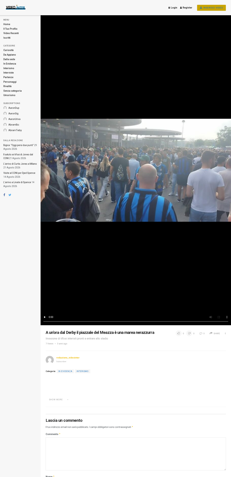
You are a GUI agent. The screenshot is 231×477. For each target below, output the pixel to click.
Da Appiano (9, 54)
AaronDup (13, 108)
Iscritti (6, 37)
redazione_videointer (68, 357)
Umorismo (9, 95)
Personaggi (10, 81)
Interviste (8, 72)
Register (187, 7)
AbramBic (13, 124)
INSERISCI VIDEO (213, 8)
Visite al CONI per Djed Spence (19, 173)
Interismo (8, 68)
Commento (53, 434)
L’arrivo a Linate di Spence (17, 182)
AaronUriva (14, 119)
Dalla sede (9, 59)
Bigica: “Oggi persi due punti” (18, 145)
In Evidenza (9, 63)
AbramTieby (15, 130)
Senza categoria (12, 90)
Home (6, 24)
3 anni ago (62, 343)
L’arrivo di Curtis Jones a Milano (20, 163)
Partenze (8, 77)
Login (173, 7)
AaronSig (13, 113)
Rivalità (7, 86)
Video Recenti (11, 33)
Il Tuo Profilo (10, 28)
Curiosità (8, 50)
